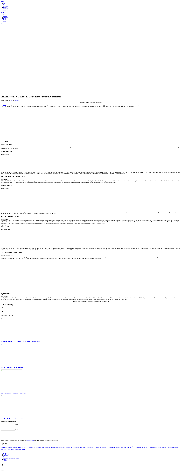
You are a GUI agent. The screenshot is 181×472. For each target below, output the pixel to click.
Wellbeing (5, 8)
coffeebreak (55, 447)
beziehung (45, 447)
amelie (21, 447)
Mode (4, 3)
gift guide (84, 447)
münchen (138, 447)
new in (143, 447)
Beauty (5, 4)
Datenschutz (6, 456)
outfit (147, 447)
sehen (165, 447)
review (159, 447)
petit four (151, 447)
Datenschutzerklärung (30, 440)
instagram (88, 447)
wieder (4, 105)
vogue (16, 449)
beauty (33, 447)
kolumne (110, 447)
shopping (171, 447)
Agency (5, 453)
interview (92, 447)
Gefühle (5, 7)
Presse (4, 459)
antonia (29, 447)
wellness (18, 449)
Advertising (6, 454)
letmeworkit (118, 447)
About (4, 451)
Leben (4, 10)
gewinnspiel (80, 447)
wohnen (22, 449)
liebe (122, 447)
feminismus (75, 447)
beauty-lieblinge (39, 447)
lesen (114, 447)
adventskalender (10, 447)
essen (62, 447)
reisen (155, 447)
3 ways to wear (3, 447)
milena (133, 447)
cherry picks (50, 447)
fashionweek (67, 447)
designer (59, 447)
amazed (2, 1)
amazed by (16, 447)
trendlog (12, 449)
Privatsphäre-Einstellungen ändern (11, 458)
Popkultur (5, 6)
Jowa (12, 100)
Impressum (5, 455)
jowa (101, 447)
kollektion (104, 447)
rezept (163, 447)
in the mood (97, 447)
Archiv (5, 460)
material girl (126, 447)
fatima (72, 447)
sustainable (5, 449)
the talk (9, 449)
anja (25, 447)
